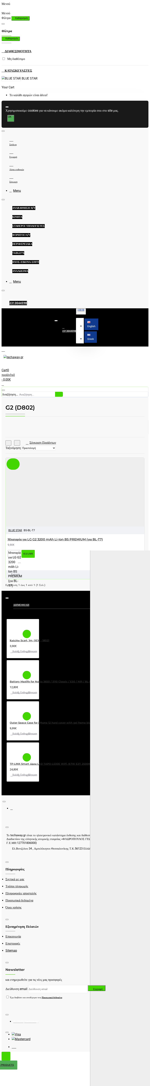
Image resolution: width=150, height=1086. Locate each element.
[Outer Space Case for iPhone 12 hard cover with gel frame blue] (15, 710)
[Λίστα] (17, 443)
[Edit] (3, 23)
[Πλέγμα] (8, 443)
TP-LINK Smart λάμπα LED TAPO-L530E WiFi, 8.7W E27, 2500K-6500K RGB (58, 763)
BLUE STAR (15, 530)
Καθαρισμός (21, 18)
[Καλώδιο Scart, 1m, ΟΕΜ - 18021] (15, 628)
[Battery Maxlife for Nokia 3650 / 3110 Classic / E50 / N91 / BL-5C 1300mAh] (15, 669)
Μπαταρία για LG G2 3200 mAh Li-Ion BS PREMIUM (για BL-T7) (55, 539)
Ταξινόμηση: (13, 448)
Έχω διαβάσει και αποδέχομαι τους (35, 997)
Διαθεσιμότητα (17, 51)
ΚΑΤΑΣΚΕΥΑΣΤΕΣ (18, 70)
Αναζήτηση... (10, 394)
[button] (91, 324)
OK (10, 116)
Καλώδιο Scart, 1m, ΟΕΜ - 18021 (29, 640)
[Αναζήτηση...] (3, 390)
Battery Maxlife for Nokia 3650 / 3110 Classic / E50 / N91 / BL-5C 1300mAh (58, 681)
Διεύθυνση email (16, 989)
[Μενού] (6, 350)
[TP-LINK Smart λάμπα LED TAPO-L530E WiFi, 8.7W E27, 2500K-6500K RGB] (15, 751)
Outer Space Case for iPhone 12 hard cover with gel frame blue (51, 722)
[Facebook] (14, 810)
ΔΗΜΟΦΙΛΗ (21, 605)
